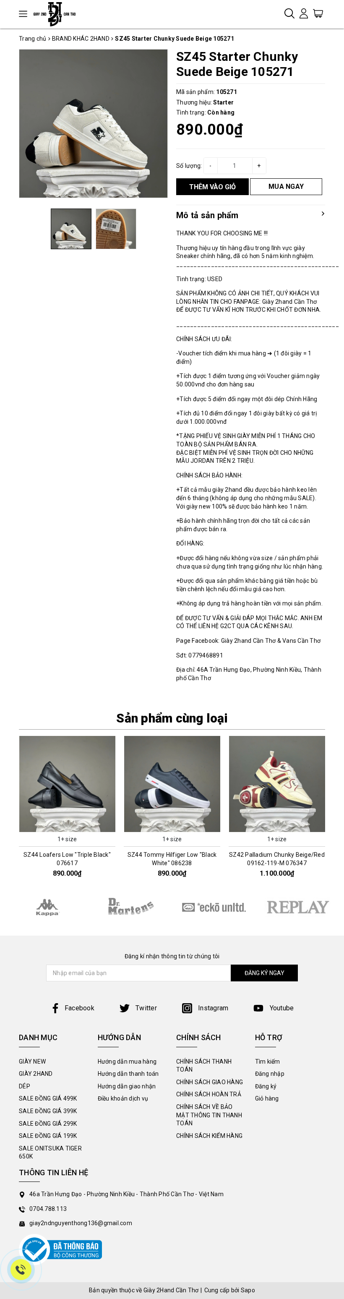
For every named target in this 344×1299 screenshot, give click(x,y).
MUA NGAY (286, 186)
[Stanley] (46, 906)
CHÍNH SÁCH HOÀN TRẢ (208, 1094)
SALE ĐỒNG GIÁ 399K (48, 1111)
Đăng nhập (269, 1073)
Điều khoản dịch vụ (123, 1098)
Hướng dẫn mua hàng (127, 1061)
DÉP (24, 1086)
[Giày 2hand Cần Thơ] (58, 14)
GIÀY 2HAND (36, 1073)
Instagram (212, 1008)
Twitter (145, 1008)
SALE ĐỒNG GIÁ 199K (48, 1135)
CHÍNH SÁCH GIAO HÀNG (209, 1082)
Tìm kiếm (267, 1061)
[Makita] (130, 906)
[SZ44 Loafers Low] (67, 784)
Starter (223, 102)
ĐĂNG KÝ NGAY (264, 973)
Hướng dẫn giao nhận (127, 1086)
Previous (15, 810)
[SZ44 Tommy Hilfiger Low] (172, 784)
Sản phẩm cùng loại (172, 718)
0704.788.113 (48, 1208)
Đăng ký (266, 1086)
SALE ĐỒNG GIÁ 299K (48, 1123)
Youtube (281, 1008)
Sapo (248, 1290)
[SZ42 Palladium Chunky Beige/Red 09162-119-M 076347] (277, 784)
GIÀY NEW (32, 1061)
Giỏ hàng (267, 1098)
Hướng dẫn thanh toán (128, 1073)
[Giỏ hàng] (318, 13)
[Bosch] (214, 907)
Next (328, 810)
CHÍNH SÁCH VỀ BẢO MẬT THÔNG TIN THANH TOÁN (209, 1115)
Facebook (79, 1008)
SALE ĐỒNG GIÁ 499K (48, 1098)
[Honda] (298, 907)
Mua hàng (67, 825)
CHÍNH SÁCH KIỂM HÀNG (209, 1135)
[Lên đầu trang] (331, 903)
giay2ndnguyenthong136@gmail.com (80, 1223)
